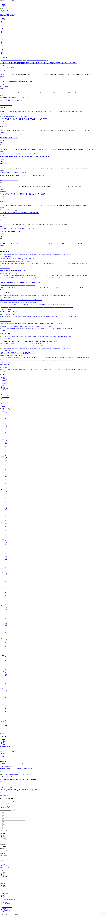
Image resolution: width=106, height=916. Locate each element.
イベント (2, 67)
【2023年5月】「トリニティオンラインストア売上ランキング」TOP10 (24, 119)
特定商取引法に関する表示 (8, 901)
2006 (3, 721)
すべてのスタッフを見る (5, 746)
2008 (3, 688)
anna (5, 144)
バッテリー (4, 860)
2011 (3, 638)
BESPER (4, 380)
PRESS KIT (7, 907)
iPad (3, 385)
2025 (3, 411)
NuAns (3, 387)
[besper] (13, 822)
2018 (3, 522)
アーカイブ (4, 393)
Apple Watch (2, 86)
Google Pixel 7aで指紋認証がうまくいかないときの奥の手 (19, 213)
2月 (5, 420)
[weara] (13, 828)
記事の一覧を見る (4, 795)
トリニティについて (6, 903)
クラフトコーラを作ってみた (10, 231)
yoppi (5, 163)
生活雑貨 (4, 864)
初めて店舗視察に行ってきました (11, 100)
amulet (3, 378)
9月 (5, 414)
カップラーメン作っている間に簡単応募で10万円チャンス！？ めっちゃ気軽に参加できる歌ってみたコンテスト (38, 63)
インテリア (4, 862)
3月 (5, 419)
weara (3, 390)
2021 (3, 472)
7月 (5, 415)
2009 (3, 671)
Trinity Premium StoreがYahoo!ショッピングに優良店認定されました (23, 175)
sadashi (5, 126)
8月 (5, 429)
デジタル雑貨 (5, 865)
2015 (3, 572)
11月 (6, 425)
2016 (3, 555)
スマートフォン (3, 105)
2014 (3, 588)
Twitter (3, 4)
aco (4, 70)
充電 (3, 861)
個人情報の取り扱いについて (8, 899)
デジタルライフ (9, 180)
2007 (3, 704)
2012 (3, 621)
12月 (6, 424)
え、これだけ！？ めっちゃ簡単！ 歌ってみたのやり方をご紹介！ (23, 194)
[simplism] (13, 814)
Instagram (4, 5)
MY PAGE (6, 911)
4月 (5, 418)
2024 (3, 423)
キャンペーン (7, 67)
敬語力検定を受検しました (9, 138)
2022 (3, 456)
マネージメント (5, 402)
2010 (3, 655)
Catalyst (4, 383)
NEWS (5, 10)
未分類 (3, 404)
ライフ (1, 142)
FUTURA (4, 384)
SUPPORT (6, 910)
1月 (5, 421)
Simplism (7, 86)
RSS (3, 6)
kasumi (5, 107)
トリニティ (12, 67)
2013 (3, 605)
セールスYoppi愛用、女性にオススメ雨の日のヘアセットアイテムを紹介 (24, 156)
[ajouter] (13, 825)
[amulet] (13, 816)
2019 (3, 506)
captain (5, 238)
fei (4, 219)
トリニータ (4, 400)
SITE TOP (6, 912)
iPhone (1, 198)
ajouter (3, 377)
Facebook (4, 2)
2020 (3, 489)
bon (4, 182)
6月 (5, 432)
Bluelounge (4, 381)
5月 (5, 416)
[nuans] (13, 819)
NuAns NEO (5, 388)
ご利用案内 (4, 902)
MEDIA (5, 908)
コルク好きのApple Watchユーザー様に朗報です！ (17, 81)
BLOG (5, 11)
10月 (3, 18)
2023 (3, 439)
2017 (3, 539)
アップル (4, 391)
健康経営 (4, 904)
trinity (5, 88)
